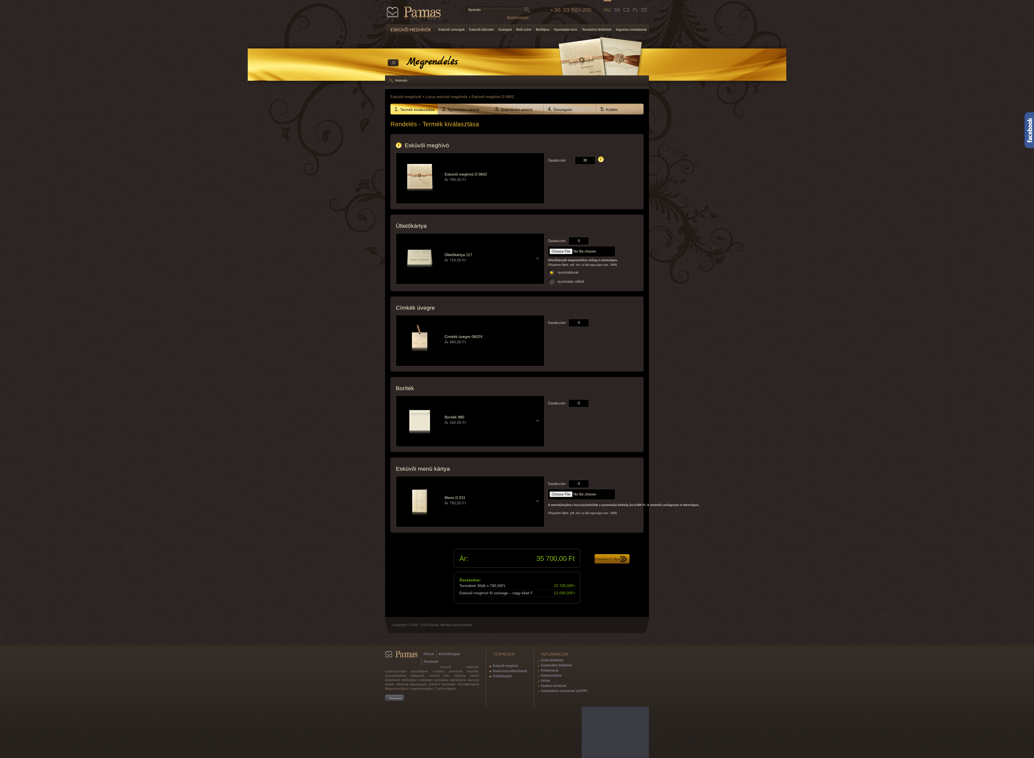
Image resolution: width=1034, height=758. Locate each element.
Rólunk (429, 654)
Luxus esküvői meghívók (446, 97)
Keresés (401, 80)
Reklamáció (549, 670)
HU (607, 10)
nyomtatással (567, 272)
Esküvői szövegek (451, 30)
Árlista (545, 681)
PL (635, 10)
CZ (626, 10)
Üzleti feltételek (552, 660)
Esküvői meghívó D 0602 (492, 97)
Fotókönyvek (502, 676)
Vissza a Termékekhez (393, 63)
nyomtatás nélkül (570, 282)
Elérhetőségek (449, 654)
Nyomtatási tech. (566, 30)
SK (617, 10)
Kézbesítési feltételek (556, 665)
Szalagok (505, 30)
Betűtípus (543, 30)
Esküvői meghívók (405, 97)
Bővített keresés (518, 17)
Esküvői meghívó (505, 666)
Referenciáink (551, 675)
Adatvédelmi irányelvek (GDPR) (564, 691)
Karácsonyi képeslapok (510, 671)
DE (644, 10)
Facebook (431, 661)
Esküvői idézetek (481, 30)
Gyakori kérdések (554, 686)
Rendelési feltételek (597, 30)
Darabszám (557, 160)
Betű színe (524, 30)
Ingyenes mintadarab (631, 30)
